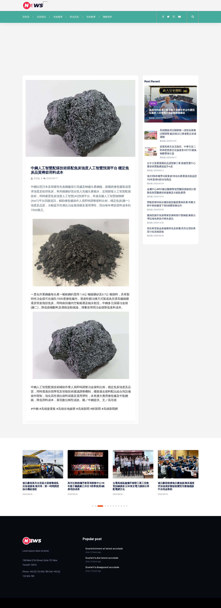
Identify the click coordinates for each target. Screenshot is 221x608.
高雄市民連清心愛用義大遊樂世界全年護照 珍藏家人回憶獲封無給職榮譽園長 (172, 111)
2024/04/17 (52, 178)
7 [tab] (113, 506)
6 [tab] (110, 506)
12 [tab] (126, 506)
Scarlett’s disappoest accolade (102, 567)
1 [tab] (92, 506)
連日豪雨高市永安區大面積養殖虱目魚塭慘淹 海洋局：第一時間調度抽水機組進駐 (41, 486)
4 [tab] (105, 506)
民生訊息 (74, 16)
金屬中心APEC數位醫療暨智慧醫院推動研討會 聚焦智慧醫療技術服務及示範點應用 (171, 191)
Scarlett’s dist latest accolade (101, 557)
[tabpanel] (43, 473)
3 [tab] (100, 506)
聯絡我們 (107, 16)
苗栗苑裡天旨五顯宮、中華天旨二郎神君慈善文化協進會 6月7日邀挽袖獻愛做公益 (178, 150)
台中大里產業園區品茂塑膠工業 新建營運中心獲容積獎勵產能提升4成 (171, 165)
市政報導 (57, 16)
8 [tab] (116, 506)
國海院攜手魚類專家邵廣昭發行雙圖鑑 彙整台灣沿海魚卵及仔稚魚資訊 (171, 217)
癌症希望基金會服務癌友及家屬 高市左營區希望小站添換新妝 (171, 230)
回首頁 (26, 16)
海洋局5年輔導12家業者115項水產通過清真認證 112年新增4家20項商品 (172, 178)
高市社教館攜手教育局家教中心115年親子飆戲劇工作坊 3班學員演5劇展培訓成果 (86, 486)
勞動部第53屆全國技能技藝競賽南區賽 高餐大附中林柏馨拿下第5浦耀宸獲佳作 (171, 204)
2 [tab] (95, 506)
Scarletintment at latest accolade (104, 548)
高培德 (37, 178)
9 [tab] (118, 506)
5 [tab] (108, 506)
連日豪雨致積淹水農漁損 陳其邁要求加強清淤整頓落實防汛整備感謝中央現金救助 (176, 486)
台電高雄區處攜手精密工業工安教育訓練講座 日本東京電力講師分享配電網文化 (131, 486)
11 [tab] (124, 506)
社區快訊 (41, 16)
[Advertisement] (110, 53)
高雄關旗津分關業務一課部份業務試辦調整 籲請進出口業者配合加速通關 (178, 133)
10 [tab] (121, 506)
